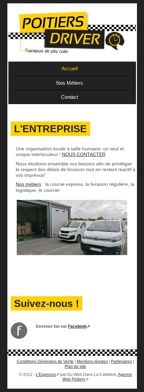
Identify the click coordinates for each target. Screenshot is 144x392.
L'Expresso (46, 374)
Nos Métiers (69, 83)
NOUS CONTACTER (83, 154)
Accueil (70, 68)
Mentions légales (92, 361)
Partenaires (121, 361)
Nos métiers (28, 184)
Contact (69, 97)
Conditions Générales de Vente (45, 361)
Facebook (77, 326)
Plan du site (75, 366)
